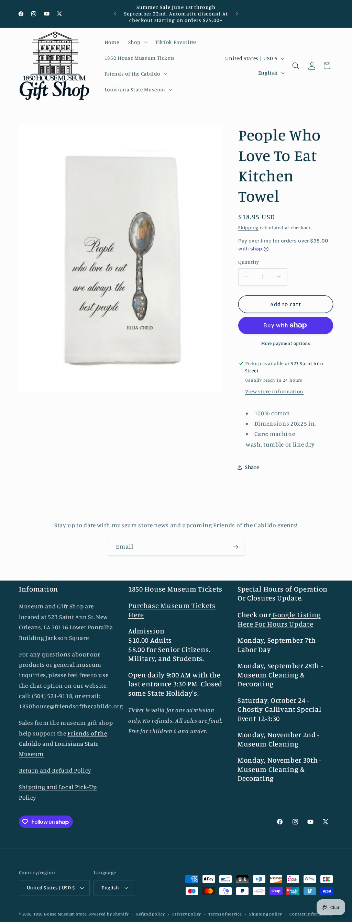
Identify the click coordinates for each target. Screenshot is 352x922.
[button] (137, 42)
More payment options (285, 343)
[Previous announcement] (115, 14)
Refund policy (150, 914)
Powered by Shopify (108, 914)
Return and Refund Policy (55, 770)
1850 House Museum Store (60, 914)
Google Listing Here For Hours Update (279, 619)
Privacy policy (186, 914)
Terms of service (225, 914)
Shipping (248, 227)
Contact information (311, 914)
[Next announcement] (236, 14)
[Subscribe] (235, 547)
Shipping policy (265, 914)
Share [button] (252, 467)
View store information (274, 391)
